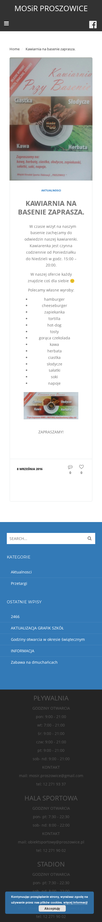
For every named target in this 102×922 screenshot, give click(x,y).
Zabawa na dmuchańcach (34, 662)
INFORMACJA (22, 650)
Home (15, 48)
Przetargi (19, 583)
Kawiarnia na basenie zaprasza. (51, 207)
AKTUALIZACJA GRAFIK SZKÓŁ (37, 628)
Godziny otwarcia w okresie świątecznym (48, 639)
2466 (15, 616)
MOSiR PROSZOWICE (51, 8)
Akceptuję (52, 908)
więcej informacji (75, 902)
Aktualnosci (51, 190)
